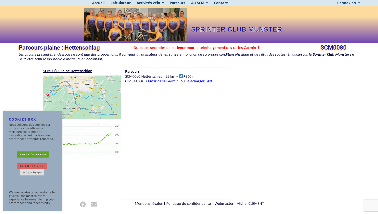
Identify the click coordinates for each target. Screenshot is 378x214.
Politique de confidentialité (188, 204)
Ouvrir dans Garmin (162, 81)
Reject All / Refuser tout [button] (32, 166)
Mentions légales (149, 204)
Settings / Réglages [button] (32, 172)
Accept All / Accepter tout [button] (33, 154)
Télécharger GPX (199, 81)
